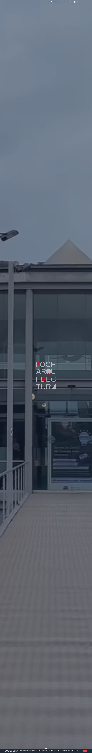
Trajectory (59, 1)
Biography (53, 1)
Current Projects (65, 1)
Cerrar (85, 751)
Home (49, 1)
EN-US (76, 1)
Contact (71, 1)
